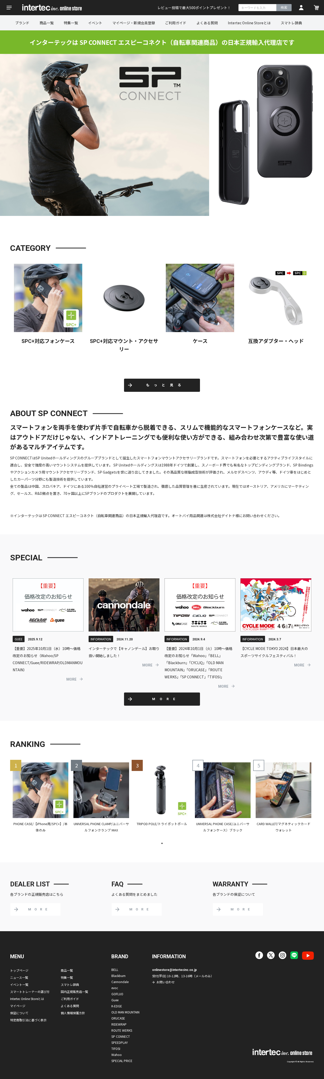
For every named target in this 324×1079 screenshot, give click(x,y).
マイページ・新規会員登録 (133, 22)
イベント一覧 (19, 984)
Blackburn (118, 975)
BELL (114, 969)
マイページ (17, 1006)
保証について (19, 1013)
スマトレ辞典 (291, 22)
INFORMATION (101, 639)
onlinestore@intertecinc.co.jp (174, 970)
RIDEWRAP (119, 1024)
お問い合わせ (165, 982)
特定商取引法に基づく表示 (28, 1020)
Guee (114, 1000)
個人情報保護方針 (73, 1013)
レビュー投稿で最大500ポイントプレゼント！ (194, 7)
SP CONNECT (120, 1036)
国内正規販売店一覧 (74, 991)
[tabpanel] (40, 800)
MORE (71, 679)
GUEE (19, 639)
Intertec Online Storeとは (249, 22)
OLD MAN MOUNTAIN (125, 1012)
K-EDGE (116, 1006)
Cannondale (120, 982)
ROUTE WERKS (121, 1030)
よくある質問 (207, 22)
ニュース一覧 (19, 977)
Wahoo (116, 1054)
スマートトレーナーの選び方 (30, 991)
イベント (95, 22)
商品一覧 (46, 22)
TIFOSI (115, 1048)
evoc (114, 988)
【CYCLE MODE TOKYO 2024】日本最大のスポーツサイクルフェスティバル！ (274, 652)
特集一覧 (71, 22)
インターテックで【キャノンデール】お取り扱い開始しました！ (124, 652)
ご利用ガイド (175, 22)
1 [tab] (162, 843)
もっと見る (166, 385)
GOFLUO (117, 994)
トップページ (19, 970)
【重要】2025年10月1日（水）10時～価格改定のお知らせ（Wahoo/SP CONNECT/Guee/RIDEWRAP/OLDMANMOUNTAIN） (48, 659)
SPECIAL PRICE (121, 1060)
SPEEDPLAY (119, 1042)
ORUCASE (118, 1018)
